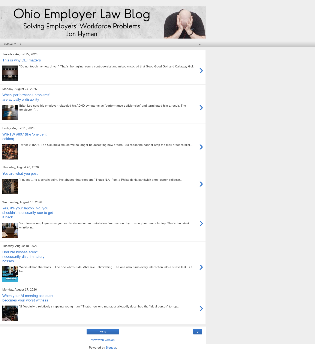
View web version (103, 340)
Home (102, 331)
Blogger (111, 347)
